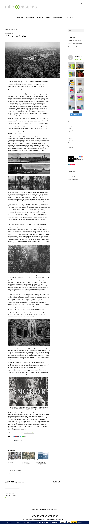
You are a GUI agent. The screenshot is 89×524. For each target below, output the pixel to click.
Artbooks (7, 29)
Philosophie (71, 135)
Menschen (69, 18)
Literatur (19, 18)
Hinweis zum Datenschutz (39, 519)
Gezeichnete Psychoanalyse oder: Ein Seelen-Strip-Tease (14, 482)
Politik (70, 138)
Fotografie (57, 18)
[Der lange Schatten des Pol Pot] (28, 455)
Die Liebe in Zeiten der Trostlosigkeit (75, 43)
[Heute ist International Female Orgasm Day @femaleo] (80, 98)
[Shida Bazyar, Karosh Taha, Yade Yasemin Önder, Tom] (71, 98)
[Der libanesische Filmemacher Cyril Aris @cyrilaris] (80, 73)
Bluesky (38, 516)
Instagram (35, 516)
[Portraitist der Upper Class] (14, 455)
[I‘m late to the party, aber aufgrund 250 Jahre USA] (71, 90)
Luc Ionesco (42, 472)
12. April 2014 (13, 33)
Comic (40, 18)
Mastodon (41, 516)
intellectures (31, 519)
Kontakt (67, 3)
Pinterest (57, 516)
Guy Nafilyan (23, 472)
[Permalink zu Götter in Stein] (32, 78)
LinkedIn (49, 516)
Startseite (62, 3)
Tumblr (51, 516)
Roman (70, 123)
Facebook (32, 516)
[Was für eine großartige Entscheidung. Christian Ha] (71, 65)
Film (48, 18)
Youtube (46, 516)
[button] (9, 436)
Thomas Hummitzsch (11, 39)
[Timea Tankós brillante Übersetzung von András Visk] (80, 82)
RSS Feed (43, 516)
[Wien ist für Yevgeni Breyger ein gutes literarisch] (71, 73)
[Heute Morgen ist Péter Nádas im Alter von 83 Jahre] (80, 65)
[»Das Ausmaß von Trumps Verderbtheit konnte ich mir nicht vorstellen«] (42, 455)
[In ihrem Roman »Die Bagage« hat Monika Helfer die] (80, 106)
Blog (77, 3)
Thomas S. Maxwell (14, 473)
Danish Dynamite (71, 42)
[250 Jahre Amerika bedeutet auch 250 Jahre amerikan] (71, 82)
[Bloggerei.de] (71, 164)
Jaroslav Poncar (37, 472)
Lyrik (70, 128)
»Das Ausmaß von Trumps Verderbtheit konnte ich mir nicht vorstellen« (42, 461)
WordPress (53, 519)
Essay (70, 131)
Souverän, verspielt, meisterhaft (74, 40)
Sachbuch (30, 18)
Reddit (54, 516)
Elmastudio (64, 519)
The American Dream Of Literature (74, 46)
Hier (32, 409)
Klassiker (71, 126)
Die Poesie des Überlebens (73, 45)
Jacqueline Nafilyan (30, 472)
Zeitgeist (71, 140)
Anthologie (71, 129)
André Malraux (17, 472)
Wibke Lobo (20, 473)
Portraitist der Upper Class (14, 459)
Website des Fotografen (29, 432)
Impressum (72, 3)
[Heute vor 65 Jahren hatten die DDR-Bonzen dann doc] (80, 90)
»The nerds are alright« (56, 482)
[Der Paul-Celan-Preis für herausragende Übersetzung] (71, 106)
